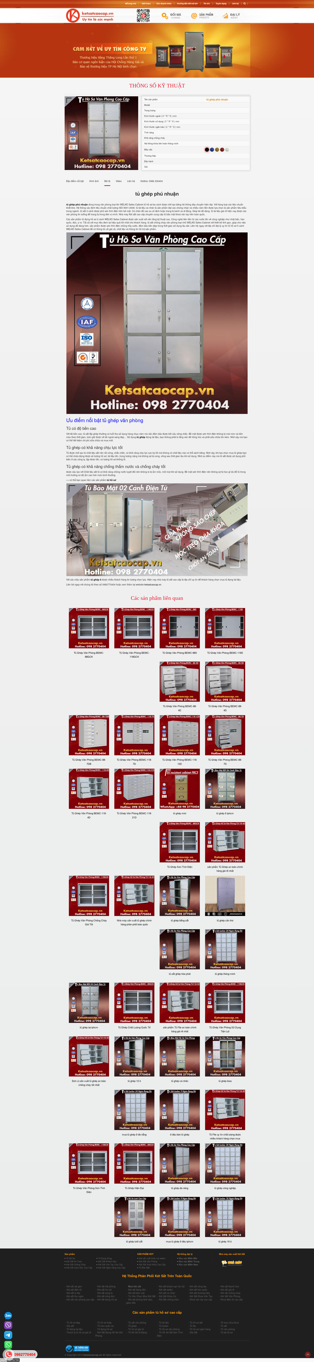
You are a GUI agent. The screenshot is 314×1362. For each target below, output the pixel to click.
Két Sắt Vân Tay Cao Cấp (110, 1264)
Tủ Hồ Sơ (70, 1258)
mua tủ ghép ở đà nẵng (134, 1134)
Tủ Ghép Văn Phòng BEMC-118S (225, 652)
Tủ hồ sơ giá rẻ (136, 1329)
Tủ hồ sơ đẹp (73, 1322)
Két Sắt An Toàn (74, 1261)
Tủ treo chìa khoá (230, 1322)
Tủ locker (163, 1325)
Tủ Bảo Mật (144, 1267)
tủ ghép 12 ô (134, 1081)
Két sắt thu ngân (75, 1296)
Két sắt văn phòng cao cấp (80, 1299)
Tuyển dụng (221, 3)
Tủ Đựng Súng (105, 1258)
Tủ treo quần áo (105, 1325)
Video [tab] (119, 181)
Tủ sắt (224, 1325)
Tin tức (206, 3)
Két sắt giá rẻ (227, 1289)
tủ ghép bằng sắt (180, 920)
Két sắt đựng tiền (137, 1289)
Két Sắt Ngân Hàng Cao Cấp (111, 1267)
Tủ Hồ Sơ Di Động (137, 1332)
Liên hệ (235, 3)
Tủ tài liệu (164, 1322)
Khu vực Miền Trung (189, 1261)
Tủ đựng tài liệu (75, 1329)
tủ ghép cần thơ (225, 920)
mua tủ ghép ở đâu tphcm (179, 1241)
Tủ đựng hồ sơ (104, 1329)
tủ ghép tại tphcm (89, 1027)
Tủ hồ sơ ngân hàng (200, 1329)
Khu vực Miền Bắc (188, 1258)
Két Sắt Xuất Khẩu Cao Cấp (152, 1264)
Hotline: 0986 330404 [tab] (151, 181)
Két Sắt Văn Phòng (148, 1261)
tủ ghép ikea (225, 1081)
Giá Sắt (193, 1332)
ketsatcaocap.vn (152, 584)
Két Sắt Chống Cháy (76, 1264)
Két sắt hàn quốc (198, 1289)
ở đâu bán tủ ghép (179, 1134)
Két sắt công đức (106, 1296)
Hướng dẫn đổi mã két (187, 3)
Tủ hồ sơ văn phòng (169, 1329)
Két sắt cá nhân (167, 1293)
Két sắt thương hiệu (200, 1293)
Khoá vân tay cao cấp (201, 1299)
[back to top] (308, 1354)
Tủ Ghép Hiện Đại (134, 1188)
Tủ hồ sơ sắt (196, 1322)
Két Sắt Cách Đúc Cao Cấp (79, 1267)
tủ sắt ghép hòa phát (180, 973)
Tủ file (193, 1325)
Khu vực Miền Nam (188, 1264)
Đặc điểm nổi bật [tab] (75, 181)
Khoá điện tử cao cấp (232, 1299)
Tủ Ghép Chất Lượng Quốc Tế (134, 1027)
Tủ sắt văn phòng (137, 1322)
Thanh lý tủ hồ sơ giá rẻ (79, 1332)
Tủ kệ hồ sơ (227, 1332)
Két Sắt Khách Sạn (107, 1261)
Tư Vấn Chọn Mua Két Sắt (142, 1296)
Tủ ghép (132, 1325)
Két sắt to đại (73, 1293)
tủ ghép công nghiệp (225, 1188)
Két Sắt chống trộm (169, 1299)
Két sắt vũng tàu (198, 1286)
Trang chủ (131, 3)
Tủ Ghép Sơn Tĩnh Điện (179, 866)
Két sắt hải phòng (106, 1286)
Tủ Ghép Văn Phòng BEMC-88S (179, 652)
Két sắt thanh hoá (230, 1286)
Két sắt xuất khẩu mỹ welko (152, 1258)
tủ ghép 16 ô (225, 1241)
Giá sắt (70, 1325)
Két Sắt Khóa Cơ (167, 1296)
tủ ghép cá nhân (179, 1081)
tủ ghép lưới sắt (134, 1241)
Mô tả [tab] (107, 181)
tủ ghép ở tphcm (225, 813)
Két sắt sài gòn (74, 1286)
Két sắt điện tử (74, 1289)
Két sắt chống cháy (230, 1293)
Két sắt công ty (105, 1293)
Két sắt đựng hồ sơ (107, 1299)
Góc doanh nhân (163, 3)
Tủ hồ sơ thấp (104, 1322)
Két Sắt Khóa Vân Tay (201, 1296)
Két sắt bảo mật (136, 1293)
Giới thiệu (146, 3)
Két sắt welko (166, 1289)
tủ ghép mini (179, 813)
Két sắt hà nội (104, 1289)
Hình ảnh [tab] (94, 181)
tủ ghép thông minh (225, 973)
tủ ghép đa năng (179, 1188)
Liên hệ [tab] (131, 181)
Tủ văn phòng (228, 1329)
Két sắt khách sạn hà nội (171, 1286)
